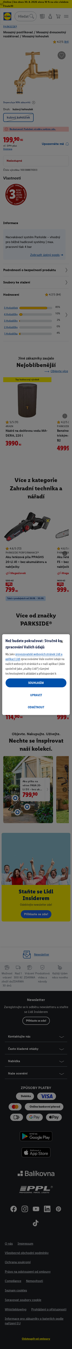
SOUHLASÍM (36, 683)
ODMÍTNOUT (36, 707)
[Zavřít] (62, 641)
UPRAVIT (36, 695)
